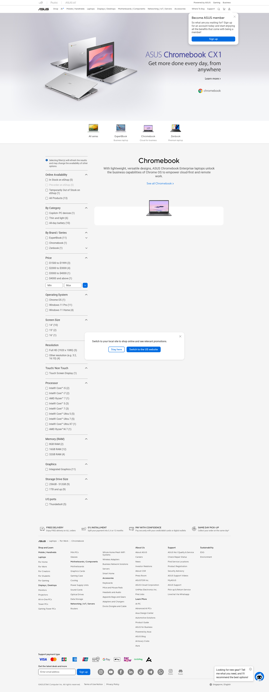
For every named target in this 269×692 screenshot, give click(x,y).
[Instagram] (101, 672)
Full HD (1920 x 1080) (57, 349)
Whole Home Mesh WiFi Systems (114, 553)
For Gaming (43, 580)
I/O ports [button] (50, 499)
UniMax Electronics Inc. (146, 589)
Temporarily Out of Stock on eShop (64, 189)
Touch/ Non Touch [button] (56, 368)
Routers (74, 608)
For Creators (44, 571)
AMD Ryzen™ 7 (53, 397)
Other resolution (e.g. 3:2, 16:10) (62, 354)
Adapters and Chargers (113, 601)
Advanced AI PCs (143, 608)
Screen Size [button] (52, 320)
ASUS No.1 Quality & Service (181, 552)
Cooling (74, 580)
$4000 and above (55, 277)
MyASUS (172, 580)
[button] (216, 2)
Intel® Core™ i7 (53, 392)
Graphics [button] (50, 464)
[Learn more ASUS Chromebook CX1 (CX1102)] (134, 120)
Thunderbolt (52, 503)
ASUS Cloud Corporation (147, 585)
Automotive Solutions (145, 618)
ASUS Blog (140, 636)
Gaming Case (77, 576)
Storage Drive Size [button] (56, 479)
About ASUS (141, 552)
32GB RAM (51, 453)
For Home (42, 562)
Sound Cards (77, 590)
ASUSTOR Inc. (142, 580)
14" (47, 324)
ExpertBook (51, 237)
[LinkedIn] (131, 672)
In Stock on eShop (55, 179)
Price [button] (48, 257)
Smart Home (108, 573)
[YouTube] (111, 672)
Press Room (140, 575)
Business (227, 2)
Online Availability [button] (56, 174)
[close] (180, 336)
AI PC (138, 604)
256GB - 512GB (53, 483)
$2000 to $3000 (54, 267)
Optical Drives (77, 594)
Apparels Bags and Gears (114, 597)
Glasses (74, 557)
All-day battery (53, 222)
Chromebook (52, 242)
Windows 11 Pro (54, 304)
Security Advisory (176, 571)
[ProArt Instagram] (171, 672)
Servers (106, 569)
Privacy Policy (112, 684)
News (138, 561)
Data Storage (77, 599)
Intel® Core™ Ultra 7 (56, 418)
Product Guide (142, 622)
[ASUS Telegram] (151, 672)
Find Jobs (139, 594)
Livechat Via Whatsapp (178, 594)
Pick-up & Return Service (179, 589)
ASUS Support (174, 585)
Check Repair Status (177, 557)
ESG (202, 552)
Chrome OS (51, 299)
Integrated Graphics (56, 468)
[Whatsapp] (161, 672)
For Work (42, 566)
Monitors (42, 590)
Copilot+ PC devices (56, 212)
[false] (213, 39)
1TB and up (51, 488)
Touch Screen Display (57, 372)
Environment (206, 557)
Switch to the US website (143, 349)
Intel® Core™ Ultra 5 (56, 413)
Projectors (43, 595)
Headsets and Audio (112, 592)
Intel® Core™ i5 (53, 387)
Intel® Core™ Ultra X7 (57, 423)
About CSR (140, 571)
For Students (44, 576)
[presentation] (46, 160)
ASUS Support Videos (178, 575)
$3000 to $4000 (54, 272)
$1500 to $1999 (54, 262)
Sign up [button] (83, 671)
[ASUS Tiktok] (141, 672)
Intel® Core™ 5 (53, 402)
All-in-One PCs (45, 599)
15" (47, 329)
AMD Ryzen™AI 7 (54, 428)
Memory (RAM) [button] (54, 439)
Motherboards (77, 566)
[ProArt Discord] (180, 672)
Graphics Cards (78, 571)
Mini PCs (75, 552)
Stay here (116, 349)
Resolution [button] (52, 345)
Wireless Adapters (111, 559)
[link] (43, 9)
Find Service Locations (178, 561)
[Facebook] (121, 672)
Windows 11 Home (55, 309)
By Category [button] (53, 208)
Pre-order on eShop (55, 184)
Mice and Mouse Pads (113, 587)
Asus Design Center (144, 613)
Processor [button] (51, 383)
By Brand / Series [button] (56, 232)
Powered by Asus (143, 632)
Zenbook (50, 247)
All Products (52, 197)
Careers (139, 557)
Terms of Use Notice (93, 684)
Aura (137, 646)
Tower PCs (43, 604)
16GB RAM (51, 448)
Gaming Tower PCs (47, 609)
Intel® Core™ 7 (53, 407)
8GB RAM (50, 443)
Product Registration (177, 566)
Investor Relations (143, 566)
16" (47, 334)
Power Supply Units (80, 585)
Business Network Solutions (115, 564)
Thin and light (53, 217)
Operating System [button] (56, 294)
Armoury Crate (142, 641)
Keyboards (108, 583)
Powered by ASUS (202, 2)
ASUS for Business (143, 627)
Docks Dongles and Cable (114, 606)
